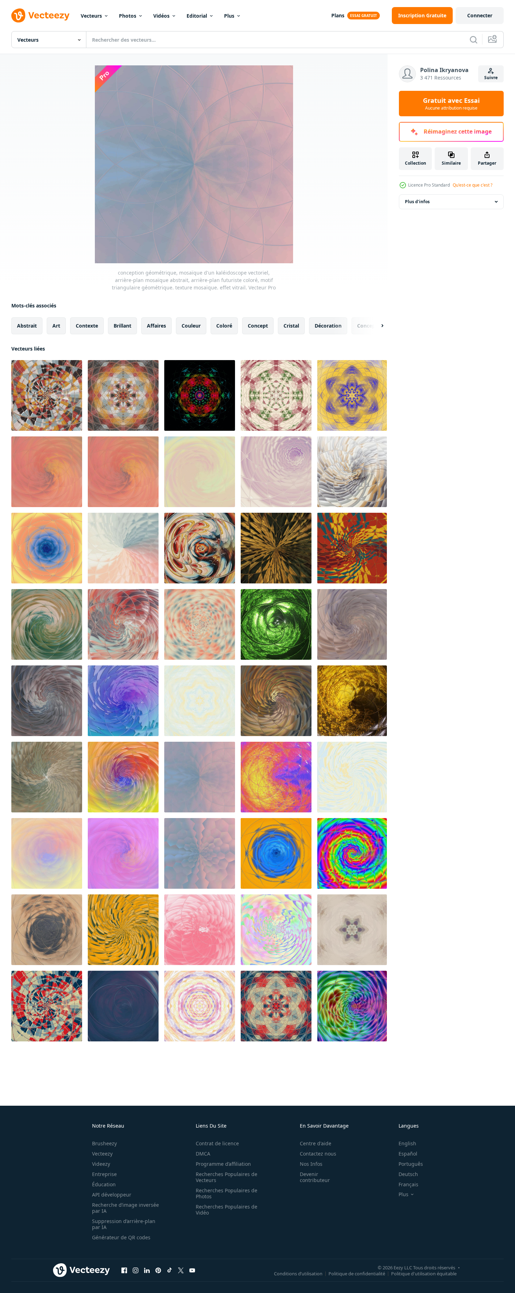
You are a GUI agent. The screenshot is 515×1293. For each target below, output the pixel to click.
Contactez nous (318, 1153)
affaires (156, 325)
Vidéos (161, 15)
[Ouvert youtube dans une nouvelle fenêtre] (192, 1270)
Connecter (479, 15)
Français (408, 1184)
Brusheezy (104, 1143)
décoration (328, 325)
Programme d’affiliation (223, 1163)
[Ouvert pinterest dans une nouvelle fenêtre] (158, 1270)
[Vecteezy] (40, 15)
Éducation (104, 1184)
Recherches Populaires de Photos (226, 1193)
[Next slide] (376, 325)
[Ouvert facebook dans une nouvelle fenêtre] (124, 1270)
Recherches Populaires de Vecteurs (226, 1177)
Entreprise (104, 1174)
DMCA (203, 1153)
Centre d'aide (315, 1143)
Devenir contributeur (315, 1177)
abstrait (27, 325)
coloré (224, 325)
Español (408, 1153)
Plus (229, 15)
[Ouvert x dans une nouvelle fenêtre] (181, 1270)
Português (411, 1163)
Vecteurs (91, 15)
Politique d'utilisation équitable (424, 1273)
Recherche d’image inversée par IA (125, 1207)
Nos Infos (311, 1163)
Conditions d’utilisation (298, 1273)
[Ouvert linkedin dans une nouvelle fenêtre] (147, 1270)
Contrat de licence (217, 1143)
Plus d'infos (417, 202)
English (407, 1143)
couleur (191, 325)
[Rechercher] (473, 39)
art (56, 325)
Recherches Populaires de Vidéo (226, 1209)
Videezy (101, 1163)
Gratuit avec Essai (451, 103)
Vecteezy (102, 1153)
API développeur (111, 1194)
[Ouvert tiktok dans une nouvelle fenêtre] (169, 1270)
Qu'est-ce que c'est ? (472, 185)
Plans (337, 15)
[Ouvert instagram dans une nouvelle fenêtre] (135, 1270)
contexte (87, 325)
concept (258, 325)
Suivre (491, 78)
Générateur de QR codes (121, 1237)
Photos (127, 15)
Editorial (197, 15)
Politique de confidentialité (356, 1273)
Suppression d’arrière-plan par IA (123, 1224)
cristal (291, 325)
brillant (122, 325)
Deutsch (408, 1174)
